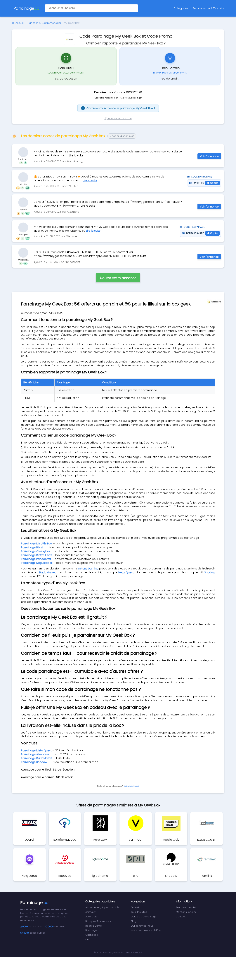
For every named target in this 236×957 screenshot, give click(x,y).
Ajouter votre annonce (118, 118)
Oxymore (23, 209)
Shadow (209, 572)
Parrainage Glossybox (35, 551)
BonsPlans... (23, 159)
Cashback (91, 935)
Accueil (19, 23)
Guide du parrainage (144, 916)
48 (25, 263)
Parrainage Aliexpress (35, 754)
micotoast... (23, 259)
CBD (88, 939)
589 (27, 238)
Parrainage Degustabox (36, 563)
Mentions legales (186, 912)
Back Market (47, 572)
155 (27, 213)
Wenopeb (23, 234)
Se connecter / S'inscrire (208, 8)
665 (27, 188)
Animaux (90, 912)
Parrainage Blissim (33, 547)
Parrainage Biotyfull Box (36, 555)
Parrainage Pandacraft (36, 559)
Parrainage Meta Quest (36, 750)
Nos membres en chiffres (146, 930)
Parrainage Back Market (36, 758)
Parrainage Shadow (34, 762)
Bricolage (91, 930)
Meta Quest (125, 572)
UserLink (23, 152)
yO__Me (23, 184)
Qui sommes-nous (142, 926)
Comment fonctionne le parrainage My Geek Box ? (119, 108)
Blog (133, 921)
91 (25, 163)
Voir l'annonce (209, 156)
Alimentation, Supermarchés (102, 907)
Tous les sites (139, 912)
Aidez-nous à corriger (131, 97)
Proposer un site (186, 907)
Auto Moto (91, 916)
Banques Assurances (98, 921)
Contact (180, 916)
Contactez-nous (131, 786)
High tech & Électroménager (44, 23)
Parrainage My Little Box (36, 543)
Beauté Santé (93, 926)
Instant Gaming (88, 568)
